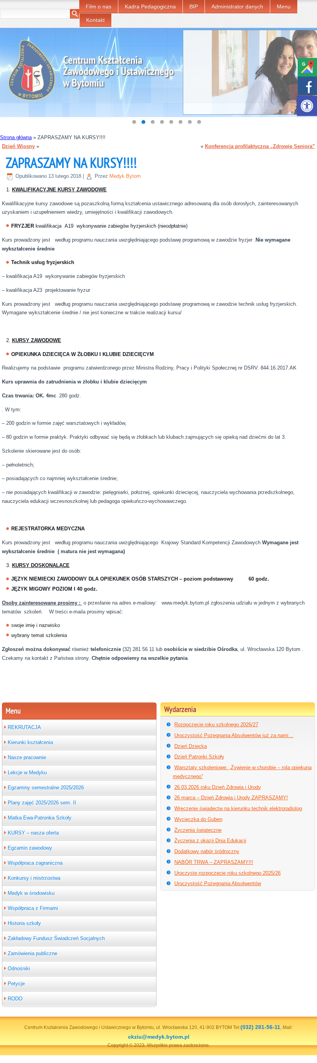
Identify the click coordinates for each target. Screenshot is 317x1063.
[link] (307, 106)
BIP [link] (193, 6)
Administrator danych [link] (237, 6)
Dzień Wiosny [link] (18, 146)
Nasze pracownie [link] (27, 757)
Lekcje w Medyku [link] (27, 772)
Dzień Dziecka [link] (190, 746)
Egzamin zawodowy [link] (30, 848)
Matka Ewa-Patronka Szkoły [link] (40, 818)
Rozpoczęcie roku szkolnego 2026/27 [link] (216, 724)
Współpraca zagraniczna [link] (35, 863)
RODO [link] (15, 999)
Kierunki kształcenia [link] (30, 742)
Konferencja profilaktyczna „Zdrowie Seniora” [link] (260, 146)
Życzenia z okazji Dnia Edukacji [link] (210, 840)
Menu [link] (284, 6)
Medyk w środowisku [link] (31, 893)
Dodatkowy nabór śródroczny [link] (206, 851)
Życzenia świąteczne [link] (198, 830)
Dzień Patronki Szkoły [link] (199, 757)
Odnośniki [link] (19, 968)
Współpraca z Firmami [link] (33, 908)
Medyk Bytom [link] (125, 176)
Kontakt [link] (95, 20)
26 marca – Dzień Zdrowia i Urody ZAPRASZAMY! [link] (231, 798)
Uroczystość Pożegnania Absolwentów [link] (217, 883)
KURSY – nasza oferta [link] (33, 833)
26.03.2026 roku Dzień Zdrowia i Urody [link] (217, 787)
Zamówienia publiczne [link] (32, 953)
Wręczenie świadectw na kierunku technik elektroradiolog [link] (238, 808)
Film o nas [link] (98, 6)
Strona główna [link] (16, 137)
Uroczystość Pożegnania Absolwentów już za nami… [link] (233, 735)
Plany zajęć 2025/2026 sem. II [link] (42, 803)
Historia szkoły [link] (24, 923)
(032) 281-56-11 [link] (260, 1027)
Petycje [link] (16, 983)
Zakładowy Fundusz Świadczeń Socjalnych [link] (56, 938)
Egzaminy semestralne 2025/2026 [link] (46, 787)
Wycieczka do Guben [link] (198, 819)
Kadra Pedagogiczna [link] (150, 6)
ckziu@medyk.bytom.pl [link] (158, 1037)
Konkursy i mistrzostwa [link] (34, 878)
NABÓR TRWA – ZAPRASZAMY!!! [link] (213, 862)
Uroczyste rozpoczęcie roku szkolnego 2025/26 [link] (227, 873)
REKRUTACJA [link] (24, 727)
